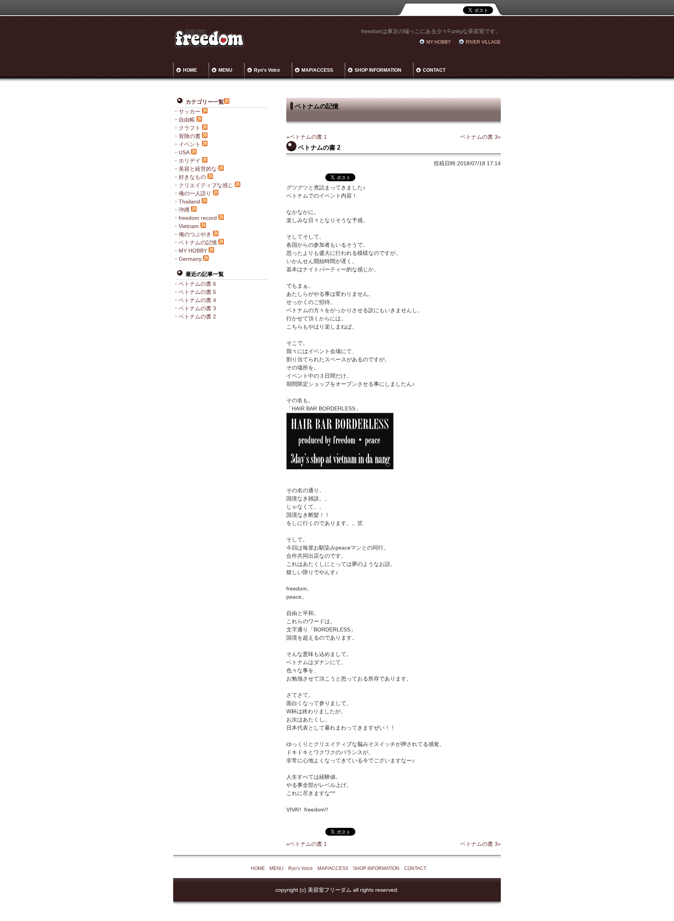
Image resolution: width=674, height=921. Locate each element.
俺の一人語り (195, 193)
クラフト (189, 128)
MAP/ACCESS (317, 70)
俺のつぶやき (195, 234)
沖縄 (184, 210)
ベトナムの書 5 (197, 292)
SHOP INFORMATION (378, 70)
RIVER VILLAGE (483, 42)
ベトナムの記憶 (198, 242)
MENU (225, 70)
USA (184, 152)
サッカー (189, 111)
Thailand (189, 201)
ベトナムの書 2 (197, 316)
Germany (190, 259)
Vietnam (189, 226)
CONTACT (434, 70)
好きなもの (192, 177)
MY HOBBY (438, 42)
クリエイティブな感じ (206, 185)
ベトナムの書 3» (480, 137)
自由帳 (187, 120)
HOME (190, 70)
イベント (189, 144)
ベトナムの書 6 (197, 284)
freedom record (198, 218)
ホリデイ (189, 160)
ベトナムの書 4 (197, 300)
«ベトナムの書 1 (306, 137)
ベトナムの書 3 (197, 308)
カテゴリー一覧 (205, 102)
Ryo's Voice (267, 70)
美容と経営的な (198, 169)
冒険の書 (189, 136)
